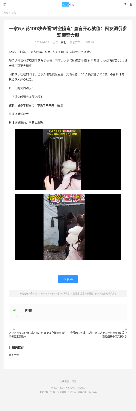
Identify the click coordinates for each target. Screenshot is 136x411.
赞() (68, 279)
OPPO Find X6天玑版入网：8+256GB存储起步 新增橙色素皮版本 (37, 334)
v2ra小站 (68, 4)
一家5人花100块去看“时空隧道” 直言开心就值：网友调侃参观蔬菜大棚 (83, 293)
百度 (74, 381)
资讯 (6, 12)
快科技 (28, 310)
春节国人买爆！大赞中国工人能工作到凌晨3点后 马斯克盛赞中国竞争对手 (98, 334)
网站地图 (80, 387)
